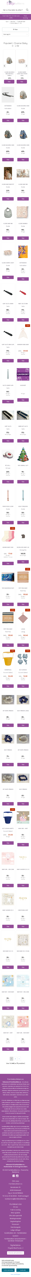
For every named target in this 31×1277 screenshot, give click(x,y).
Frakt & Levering (15, 1210)
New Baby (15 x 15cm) (23, 951)
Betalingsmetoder (15, 1218)
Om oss (15, 1207)
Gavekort (23, 385)
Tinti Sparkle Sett (23, 465)
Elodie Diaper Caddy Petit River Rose (22, 73)
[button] (4, 66)
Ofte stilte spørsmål (15, 1216)
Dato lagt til (7, 34)
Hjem (7, 21)
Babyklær (13, 21)
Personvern (15, 1224)
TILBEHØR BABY (21, 21)
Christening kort (23, 910)
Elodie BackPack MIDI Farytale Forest (9, 73)
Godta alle (23, 1270)
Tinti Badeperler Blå (8, 588)
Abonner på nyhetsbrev (15, 1253)
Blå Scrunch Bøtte (8, 828)
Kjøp (9, 81)
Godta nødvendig (8, 1270)
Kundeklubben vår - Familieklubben (15, 1233)
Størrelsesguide (15, 1227)
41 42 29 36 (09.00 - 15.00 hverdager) (17, 1196)
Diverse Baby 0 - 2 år (16, 23)
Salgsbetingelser (15, 1221)
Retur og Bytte (15, 1213)
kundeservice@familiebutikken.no (15, 1199)
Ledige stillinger (15, 1230)
